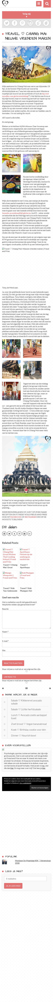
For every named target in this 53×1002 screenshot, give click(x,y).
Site (3, 650)
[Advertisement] (26, 823)
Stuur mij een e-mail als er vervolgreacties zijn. (21, 669)
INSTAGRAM (30, 517)
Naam (5, 631)
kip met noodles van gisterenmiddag (25, 94)
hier (12, 768)
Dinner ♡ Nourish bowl (23, 735)
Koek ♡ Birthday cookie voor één (28, 729)
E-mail (5, 641)
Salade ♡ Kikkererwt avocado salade (26, 702)
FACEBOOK (15, 517)
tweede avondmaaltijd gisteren (16, 213)
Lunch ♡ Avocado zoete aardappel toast (29, 716)
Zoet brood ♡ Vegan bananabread (29, 723)
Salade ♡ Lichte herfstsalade (26, 709)
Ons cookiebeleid (25, 783)
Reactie (5, 609)
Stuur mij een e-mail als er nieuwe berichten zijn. (22, 680)
